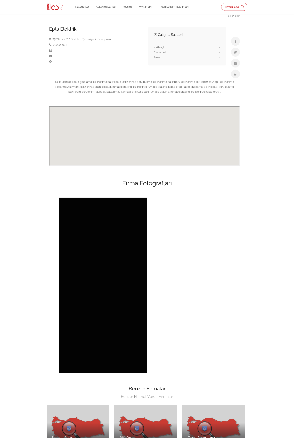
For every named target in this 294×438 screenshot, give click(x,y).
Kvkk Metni (145, 6)
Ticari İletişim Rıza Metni (174, 6)
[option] (103, 285)
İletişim (127, 6)
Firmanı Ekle (232, 6)
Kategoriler (82, 6)
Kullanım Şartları (106, 6)
